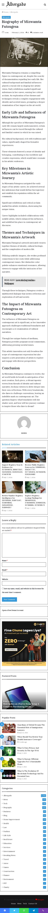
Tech (5, 803)
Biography (7, 807)
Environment (8, 879)
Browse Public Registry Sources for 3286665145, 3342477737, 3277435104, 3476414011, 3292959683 (35, 469)
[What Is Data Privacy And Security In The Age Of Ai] (9, 751)
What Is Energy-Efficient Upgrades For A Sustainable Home (29, 761)
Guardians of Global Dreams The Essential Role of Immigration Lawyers (31, 727)
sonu (6, 32)
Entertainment (9, 851)
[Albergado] (16, 4)
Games (6, 867)
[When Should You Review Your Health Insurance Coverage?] (9, 740)
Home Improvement (11, 819)
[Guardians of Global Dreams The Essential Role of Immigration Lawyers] (9, 728)
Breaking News (9, 855)
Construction (8, 871)
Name (5, 561)
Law (5, 827)
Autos (5, 863)
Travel (6, 859)
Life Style (7, 835)
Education (7, 843)
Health (6, 823)
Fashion (6, 831)
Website (5, 579)
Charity (6, 887)
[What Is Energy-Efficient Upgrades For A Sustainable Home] (9, 762)
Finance (6, 875)
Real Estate (7, 839)
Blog (5, 815)
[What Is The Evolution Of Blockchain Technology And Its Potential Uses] (9, 774)
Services (6, 847)
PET (5, 883)
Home (5, 12)
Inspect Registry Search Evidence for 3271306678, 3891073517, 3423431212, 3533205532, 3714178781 (12, 469)
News (5, 799)
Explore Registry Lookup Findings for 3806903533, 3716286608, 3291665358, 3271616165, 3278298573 (35, 500)
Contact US (32, 904)
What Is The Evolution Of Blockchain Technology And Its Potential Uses (30, 773)
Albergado (14, 12)
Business (7, 811)
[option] (24, 695)
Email (4, 570)
